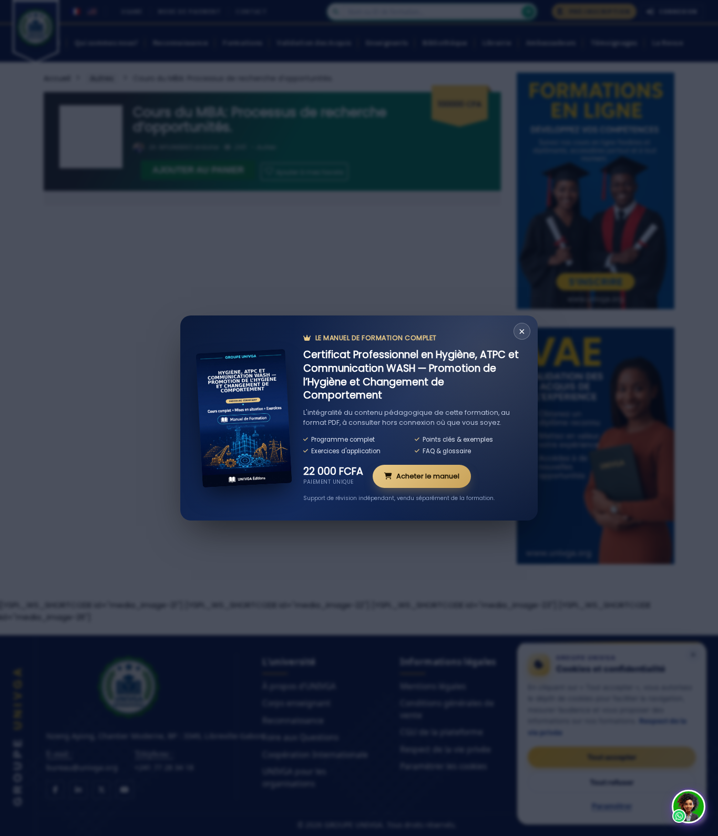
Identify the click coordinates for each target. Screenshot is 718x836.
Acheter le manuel (427, 476)
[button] (688, 806)
